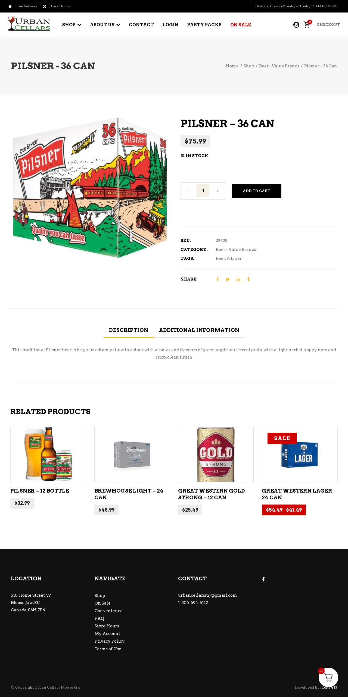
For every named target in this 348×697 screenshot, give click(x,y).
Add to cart (256, 191)
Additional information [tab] (199, 330)
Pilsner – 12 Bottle (39, 491)
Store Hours (107, 626)
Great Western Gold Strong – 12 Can (211, 494)
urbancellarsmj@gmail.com (207, 595)
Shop (249, 66)
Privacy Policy (110, 641)
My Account (107, 633)
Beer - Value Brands (279, 66)
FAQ (99, 618)
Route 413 (328, 687)
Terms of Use (108, 648)
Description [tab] (128, 330)
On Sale (103, 603)
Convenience (109, 610)
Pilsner (234, 258)
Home (232, 66)
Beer (220, 258)
